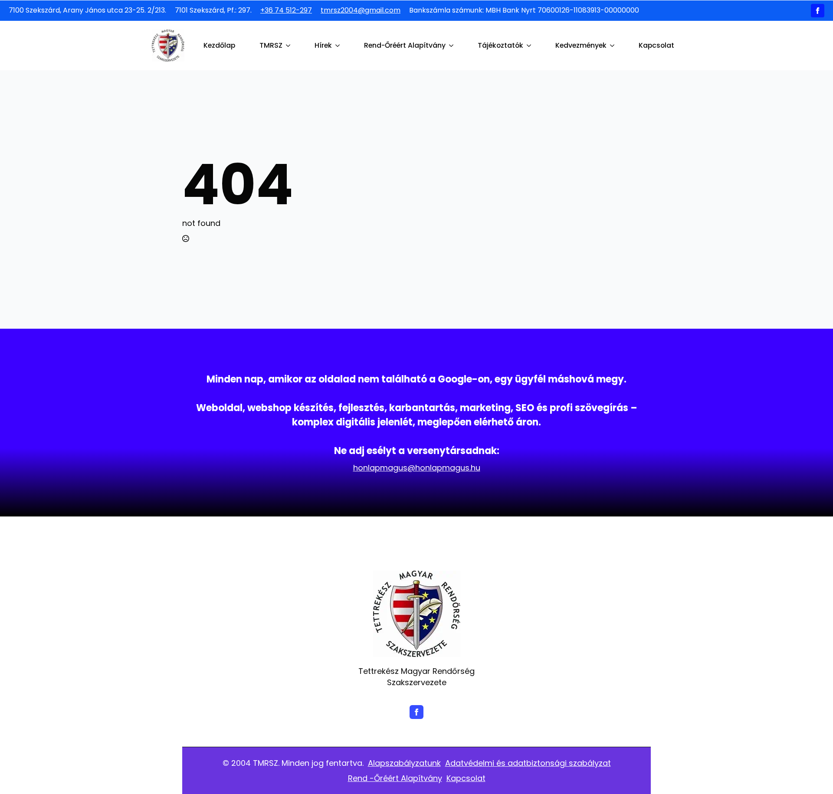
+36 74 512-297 (286, 10)
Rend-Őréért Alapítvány (405, 45)
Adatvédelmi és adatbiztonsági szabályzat (528, 763)
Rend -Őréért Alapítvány (395, 778)
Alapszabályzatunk (404, 763)
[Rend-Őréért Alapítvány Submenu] (453, 45)
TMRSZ (270, 45)
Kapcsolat (656, 45)
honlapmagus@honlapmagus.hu (416, 467)
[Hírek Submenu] (339, 45)
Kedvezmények (581, 45)
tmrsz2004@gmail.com (360, 10)
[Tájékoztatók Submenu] (530, 45)
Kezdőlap (219, 45)
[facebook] (817, 10)
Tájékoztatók (500, 45)
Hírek (323, 45)
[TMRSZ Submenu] (289, 45)
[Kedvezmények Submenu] (614, 45)
